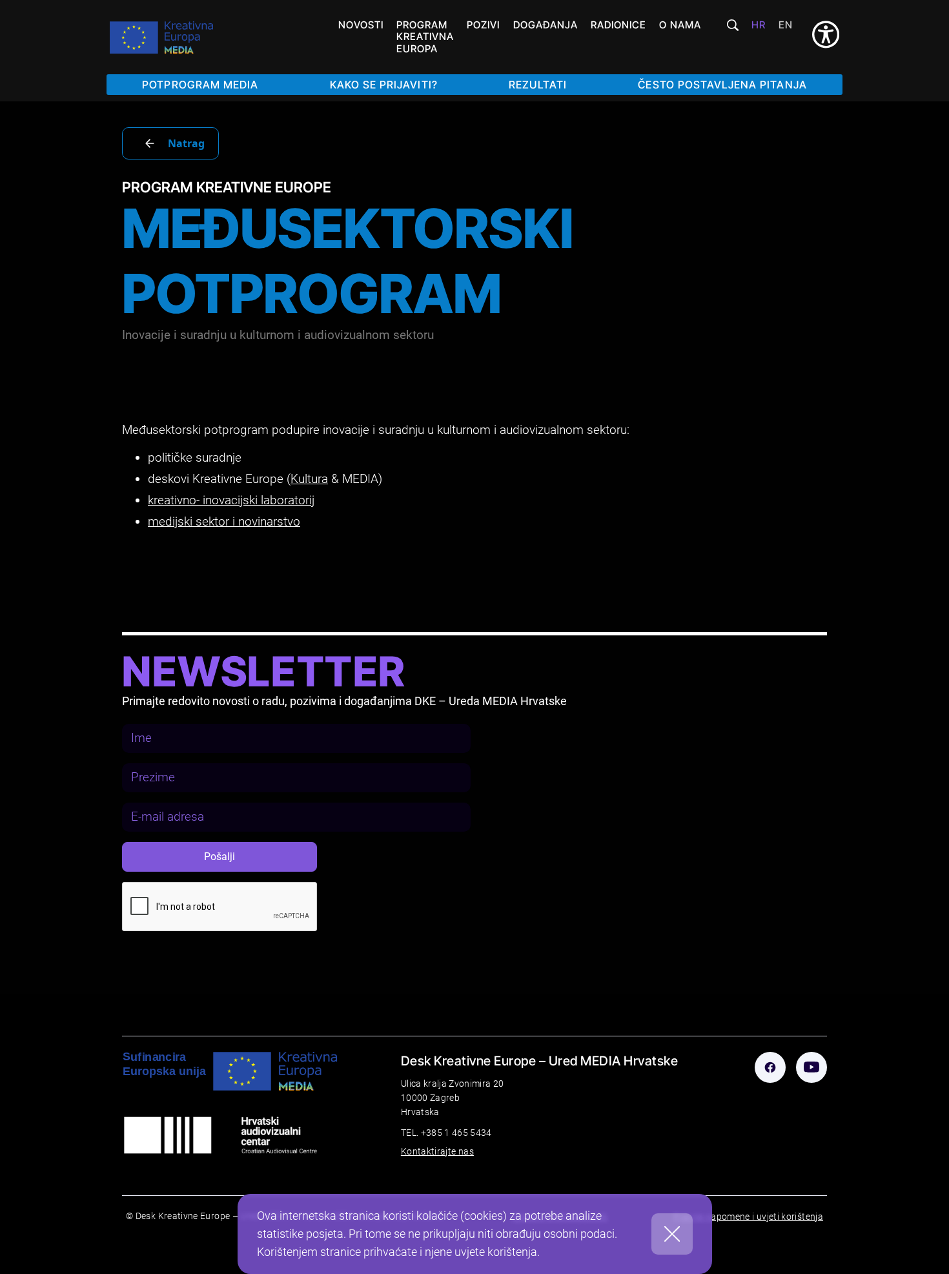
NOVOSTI (360, 25)
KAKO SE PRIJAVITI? (384, 84)
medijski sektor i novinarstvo (224, 521)
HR (758, 25)
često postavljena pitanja (722, 84)
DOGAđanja (545, 25)
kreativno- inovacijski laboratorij (231, 500)
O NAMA (679, 25)
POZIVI (483, 25)
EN (786, 25)
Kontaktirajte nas (437, 1151)
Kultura (309, 478)
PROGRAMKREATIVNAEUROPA (425, 37)
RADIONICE (618, 25)
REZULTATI (537, 84)
